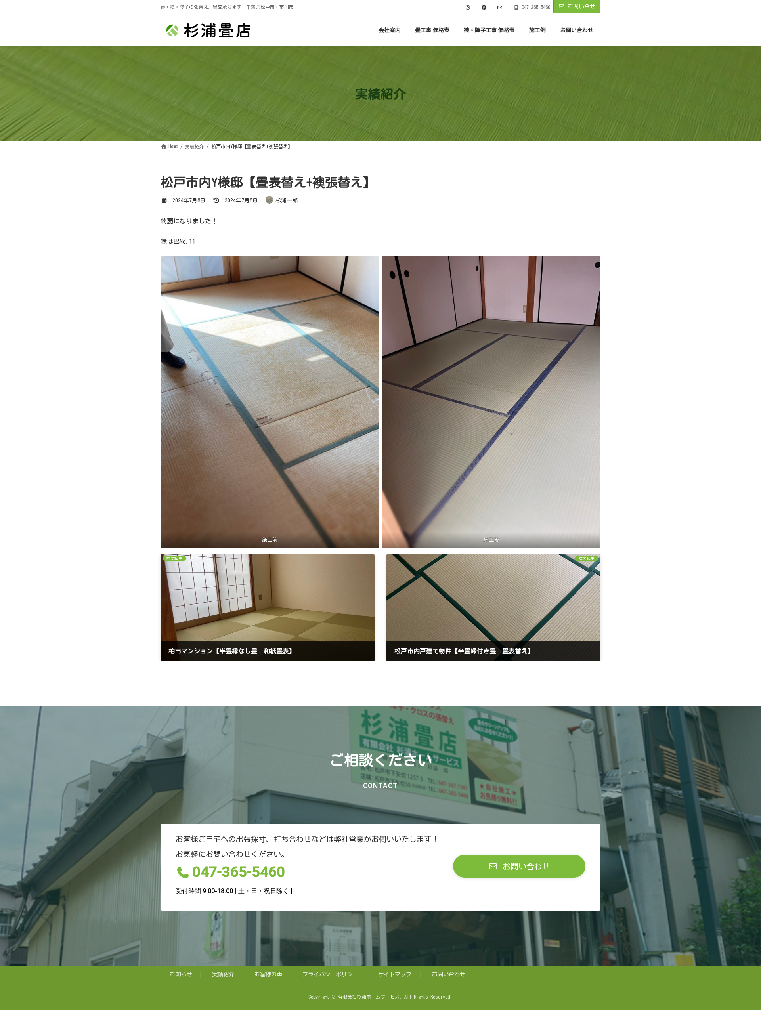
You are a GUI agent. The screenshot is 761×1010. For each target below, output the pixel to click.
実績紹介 (223, 974)
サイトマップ (394, 974)
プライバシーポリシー (330, 974)
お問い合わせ (448, 974)
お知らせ (181, 974)
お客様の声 (268, 974)
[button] (519, 866)
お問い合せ (581, 6)
